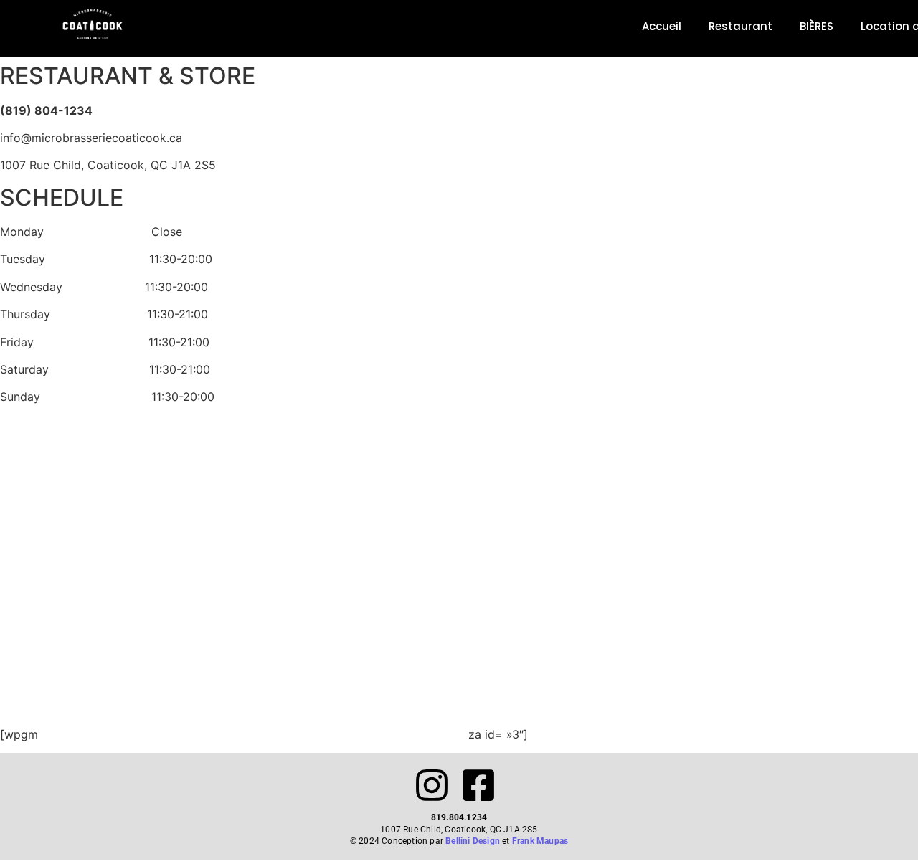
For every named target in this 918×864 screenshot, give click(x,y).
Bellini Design (472, 841)
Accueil (661, 26)
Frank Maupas (540, 841)
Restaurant (740, 26)
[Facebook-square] (478, 785)
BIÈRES (816, 26)
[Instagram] (431, 785)
